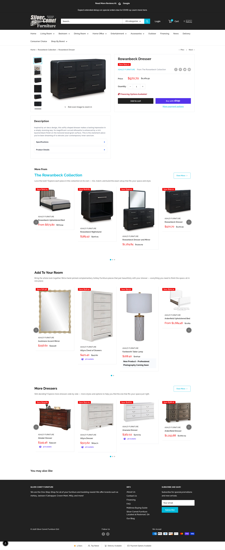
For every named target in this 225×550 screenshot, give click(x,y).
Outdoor (152, 33)
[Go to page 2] (112, 259)
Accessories (136, 33)
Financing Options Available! (133, 94)
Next (191, 50)
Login (157, 21)
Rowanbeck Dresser (174, 222)
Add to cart (135, 101)
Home (33, 33)
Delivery (186, 33)
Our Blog (131, 518)
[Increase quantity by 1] (142, 86)
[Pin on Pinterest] (180, 69)
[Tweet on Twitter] (184, 69)
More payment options (173, 106)
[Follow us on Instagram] (107, 534)
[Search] (147, 21)
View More (180, 176)
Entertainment (117, 33)
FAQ (129, 504)
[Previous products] (36, 222)
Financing (164, 33)
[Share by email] (189, 69)
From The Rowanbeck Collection (151, 69)
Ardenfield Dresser (173, 431)
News (176, 33)
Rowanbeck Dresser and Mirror (136, 240)
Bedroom (63, 33)
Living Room (46, 33)
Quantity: (122, 86)
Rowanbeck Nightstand (90, 232)
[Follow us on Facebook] (103, 534)
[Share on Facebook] (176, 69)
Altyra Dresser (86, 438)
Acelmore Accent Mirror (49, 341)
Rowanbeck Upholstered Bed (51, 220)
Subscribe (170, 510)
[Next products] (188, 222)
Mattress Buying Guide (137, 508)
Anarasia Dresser (130, 430)
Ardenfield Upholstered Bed (177, 318)
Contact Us (132, 496)
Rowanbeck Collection (47, 50)
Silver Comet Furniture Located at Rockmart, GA (138, 513)
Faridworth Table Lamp (132, 352)
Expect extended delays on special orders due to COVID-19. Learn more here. (112, 10)
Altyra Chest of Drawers (91, 350)
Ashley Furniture (126, 70)
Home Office (98, 33)
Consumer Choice (38, 41)
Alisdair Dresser (45, 438)
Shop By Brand (58, 41)
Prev (182, 50)
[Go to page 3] (114, 259)
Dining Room (80, 33)
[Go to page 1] (110, 259)
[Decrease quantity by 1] (130, 86)
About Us (131, 492)
